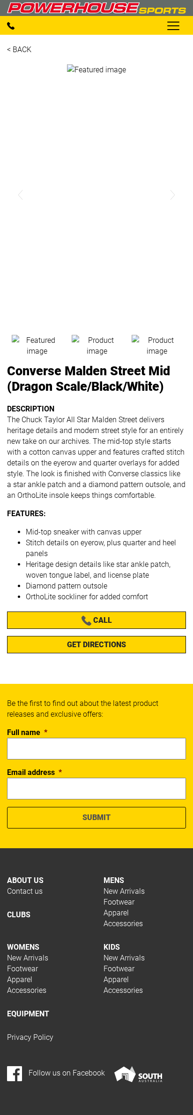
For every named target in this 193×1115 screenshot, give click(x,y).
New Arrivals (124, 891)
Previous (21, 195)
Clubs (18, 914)
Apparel (116, 912)
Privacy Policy (30, 1037)
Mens (114, 880)
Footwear (119, 902)
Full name (27, 732)
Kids (112, 947)
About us (25, 880)
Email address (34, 772)
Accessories (123, 923)
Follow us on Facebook (66, 1073)
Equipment (28, 1013)
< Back (19, 49)
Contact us (25, 891)
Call (101, 620)
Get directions (96, 644)
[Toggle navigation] (173, 25)
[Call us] (11, 25)
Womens (23, 947)
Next (172, 195)
